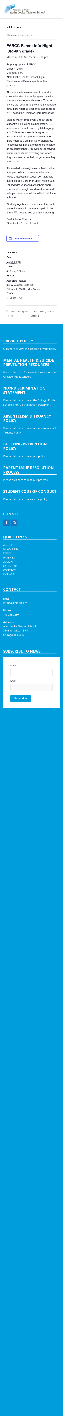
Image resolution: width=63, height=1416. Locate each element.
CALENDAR (10, 566)
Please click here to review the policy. (25, 499)
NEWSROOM (11, 549)
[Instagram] (14, 523)
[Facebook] (6, 523)
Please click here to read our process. (25, 480)
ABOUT (7, 545)
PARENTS (9, 557)
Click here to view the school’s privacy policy (29, 349)
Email (13, 680)
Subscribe (20, 698)
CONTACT (9, 570)
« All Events (13, 27)
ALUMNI (8, 562)
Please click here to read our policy (24, 456)
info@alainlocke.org (15, 603)
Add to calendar (23, 238)
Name (13, 665)
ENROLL (8, 553)
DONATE (8, 574)
